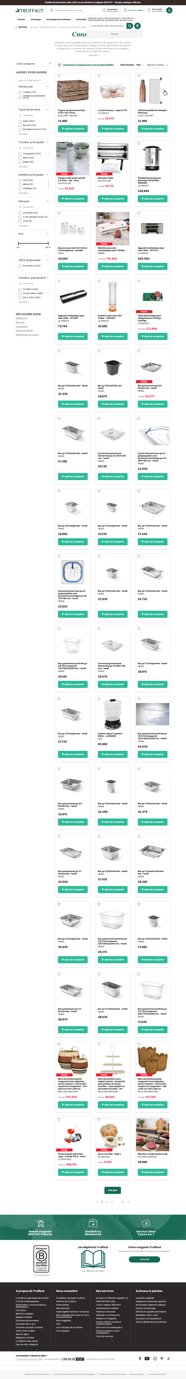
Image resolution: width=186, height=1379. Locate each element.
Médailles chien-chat (147, 1315)
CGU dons (21, 1310)
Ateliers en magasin (106, 1319)
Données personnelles (27, 1321)
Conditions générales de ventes (32, 1298)
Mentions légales (24, 1314)
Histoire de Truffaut (66, 1302)
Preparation (22, 327)
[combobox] (67, 10)
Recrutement (63, 1308)
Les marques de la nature (69, 1328)
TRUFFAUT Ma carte (105, 1302)
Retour (23, 27)
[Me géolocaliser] (137, 26)
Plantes (21, 20)
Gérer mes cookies (25, 1331)
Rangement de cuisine (27, 335)
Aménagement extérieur (58, 20)
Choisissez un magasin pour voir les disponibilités (88, 65)
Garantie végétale (145, 1298)
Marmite (20, 323)
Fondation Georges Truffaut (70, 1298)
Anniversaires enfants (107, 1308)
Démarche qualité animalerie (151, 1312)
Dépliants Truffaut (25, 1338)
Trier (138, 65)
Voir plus (113, 1190)
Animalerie (81, 20)
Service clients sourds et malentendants (108, 1323)
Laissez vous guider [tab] (31, 72)
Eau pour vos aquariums (148, 1319)
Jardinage (36, 20)
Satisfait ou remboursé (108, 1315)
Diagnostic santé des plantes (151, 1302)
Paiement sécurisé (105, 1312)
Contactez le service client (30, 1359)
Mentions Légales (137, 1374)
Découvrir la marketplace (109, 1328)
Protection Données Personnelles (112, 1374)
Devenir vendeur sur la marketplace (107, 1332)
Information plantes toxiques (151, 1305)
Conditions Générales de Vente (36, 1374)
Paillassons (21, 318)
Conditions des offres (27, 1341)
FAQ (58, 1324)
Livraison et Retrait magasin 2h (112, 1298)
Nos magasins (63, 1321)
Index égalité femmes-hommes (72, 1312)
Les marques (62, 1331)
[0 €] (18, 243)
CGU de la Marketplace (27, 1302)
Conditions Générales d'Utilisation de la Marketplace (74, 1374)
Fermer (114, 34)
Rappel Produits (24, 1317)
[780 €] (48, 243)
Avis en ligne (22, 1334)
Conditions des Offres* (157, 1374)
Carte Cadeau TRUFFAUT (108, 1305)
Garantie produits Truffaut (29, 1328)
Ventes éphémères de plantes (151, 1322)
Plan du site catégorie (27, 1345)
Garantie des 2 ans (25, 1324)
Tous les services (104, 1336)
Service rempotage (145, 1308)
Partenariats (62, 1305)
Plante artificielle (24, 331)
